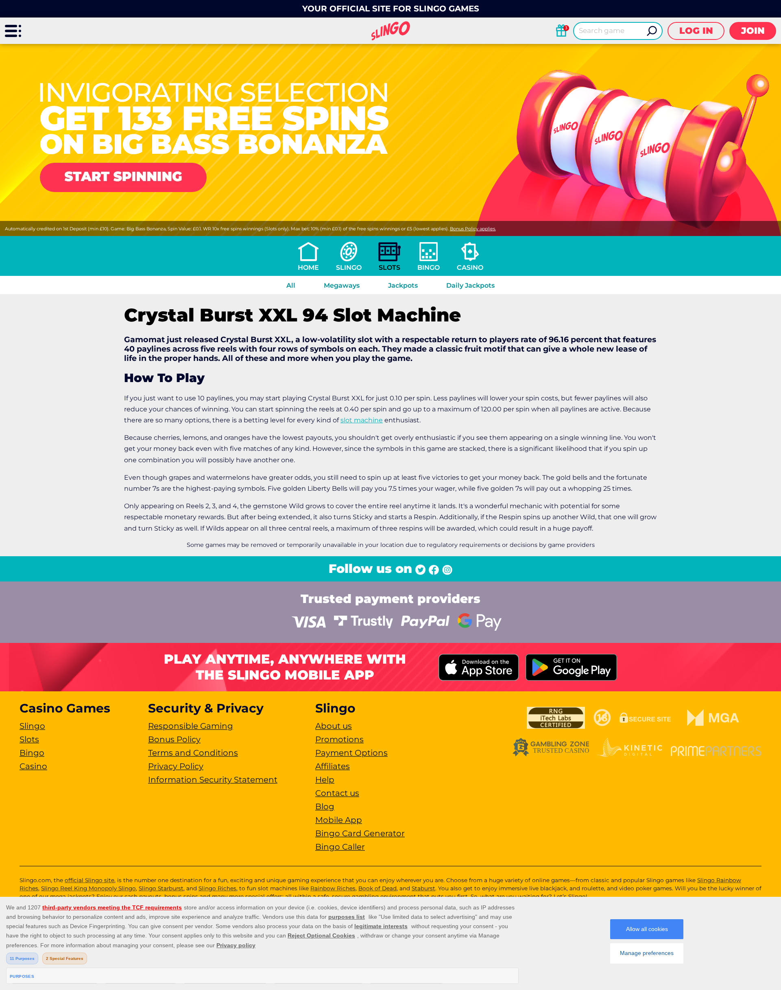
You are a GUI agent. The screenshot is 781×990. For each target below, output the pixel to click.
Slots (389, 267)
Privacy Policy (175, 766)
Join (753, 30)
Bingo (428, 267)
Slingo (349, 267)
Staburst (423, 888)
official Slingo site (89, 880)
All (290, 285)
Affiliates (332, 766)
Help (324, 780)
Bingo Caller (340, 847)
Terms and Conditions (193, 753)
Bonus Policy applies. (473, 229)
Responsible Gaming (190, 726)
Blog (324, 806)
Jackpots (403, 285)
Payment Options (351, 753)
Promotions (339, 739)
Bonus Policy (174, 739)
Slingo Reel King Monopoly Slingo (88, 888)
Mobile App (338, 820)
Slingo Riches (217, 888)
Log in (696, 30)
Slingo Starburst (161, 888)
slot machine (361, 420)
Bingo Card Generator (360, 833)
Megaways (342, 285)
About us (333, 726)
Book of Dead (377, 888)
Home (308, 267)
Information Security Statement (212, 780)
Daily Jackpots (470, 285)
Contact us (337, 793)
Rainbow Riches (333, 888)
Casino (470, 267)
